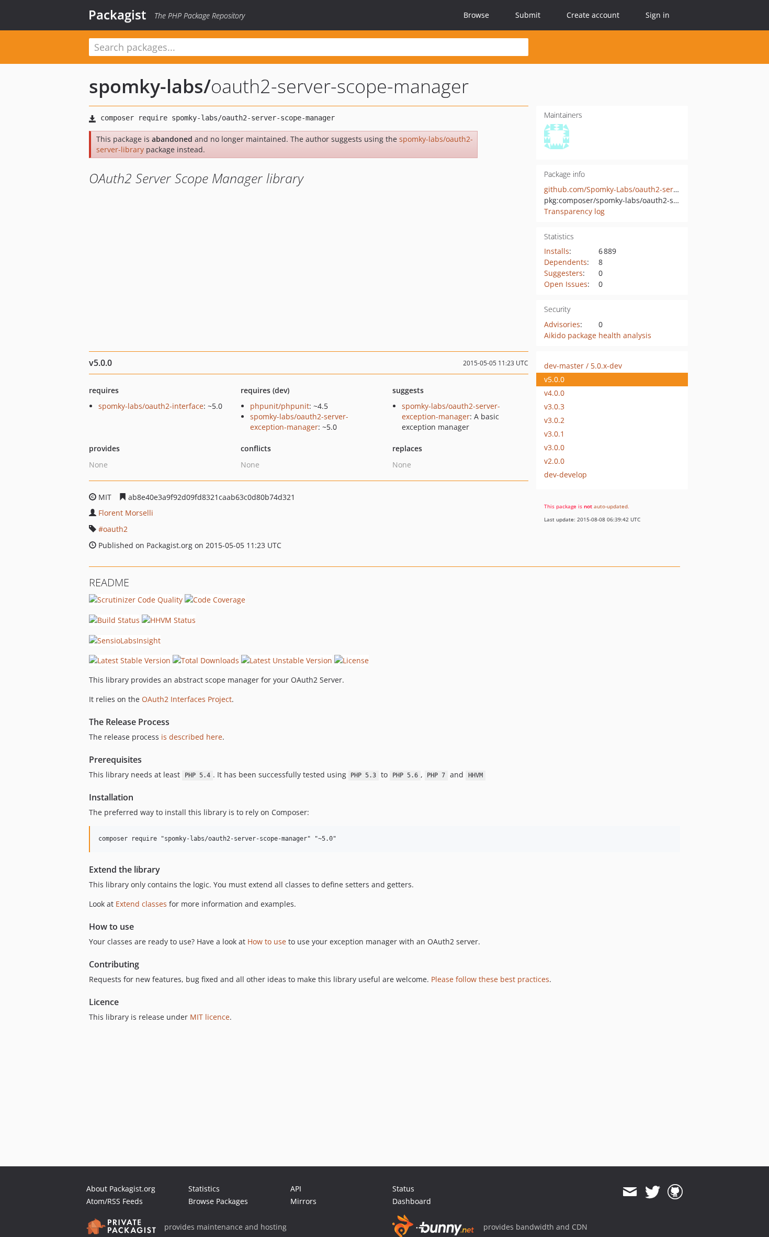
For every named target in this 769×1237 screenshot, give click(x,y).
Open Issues (565, 284)
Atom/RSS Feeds (114, 1201)
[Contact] (629, 1192)
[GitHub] (675, 1192)
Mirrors (303, 1201)
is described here (191, 737)
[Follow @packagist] (652, 1192)
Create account (593, 15)
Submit (527, 15)
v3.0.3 (554, 406)
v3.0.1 (554, 434)
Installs (556, 251)
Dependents (565, 262)
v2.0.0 (554, 461)
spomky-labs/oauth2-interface (150, 406)
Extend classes (141, 904)
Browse (476, 15)
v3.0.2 (554, 420)
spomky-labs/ (150, 86)
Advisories (562, 324)
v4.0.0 (554, 393)
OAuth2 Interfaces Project (187, 699)
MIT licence (210, 1017)
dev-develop (565, 475)
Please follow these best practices (490, 979)
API (295, 1189)
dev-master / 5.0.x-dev (583, 366)
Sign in (658, 15)
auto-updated (611, 506)
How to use (266, 941)
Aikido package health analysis (597, 335)
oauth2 (115, 529)
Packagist (117, 14)
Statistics (204, 1189)
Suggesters (563, 273)
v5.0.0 (554, 379)
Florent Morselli (125, 513)
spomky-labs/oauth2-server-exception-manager (299, 421)
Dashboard (411, 1201)
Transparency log (574, 211)
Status (403, 1189)
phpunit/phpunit (279, 406)
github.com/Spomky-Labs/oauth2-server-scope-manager (642, 189)
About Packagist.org (120, 1189)
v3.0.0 (554, 447)
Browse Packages (218, 1201)
